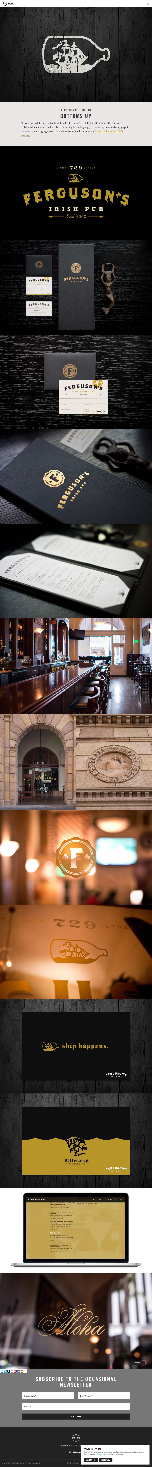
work (11, 4)
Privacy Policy (100, 1454)
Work (69, 1463)
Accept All (90, 1460)
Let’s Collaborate (76, 1452)
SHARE (137, 1363)
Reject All (105, 1460)
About (75, 1463)
